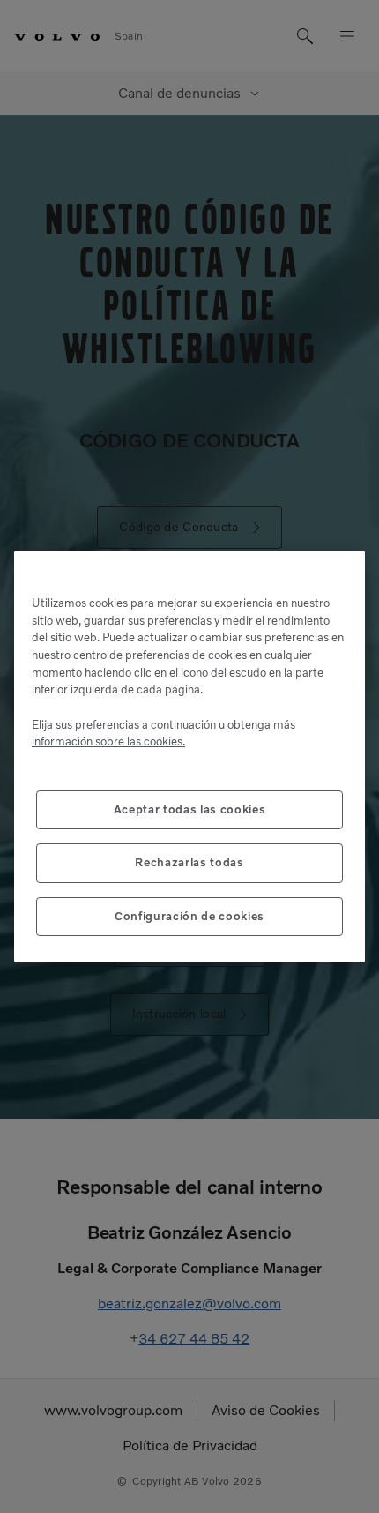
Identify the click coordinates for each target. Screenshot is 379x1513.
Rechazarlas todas (189, 862)
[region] (189, 756)
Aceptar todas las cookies (189, 809)
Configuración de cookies (189, 916)
